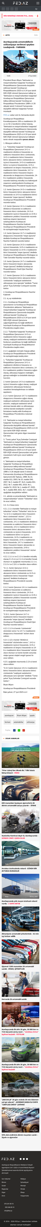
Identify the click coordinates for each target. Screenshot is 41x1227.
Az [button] (36, 9)
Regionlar (5, 1189)
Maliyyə (23, 1179)
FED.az (6, 115)
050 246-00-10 (9, 1207)
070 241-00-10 (8, 1204)
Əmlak (22, 1189)
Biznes (4, 1182)
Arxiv (3, 1196)
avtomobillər (18, 722)
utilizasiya (30, 722)
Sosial (4, 1186)
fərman (7, 722)
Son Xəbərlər (6, 1179)
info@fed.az (8, 1211)
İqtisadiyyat (24, 1182)
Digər (3, 1192)
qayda (32, 715)
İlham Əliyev (21, 715)
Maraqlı (23, 1186)
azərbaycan (9, 715)
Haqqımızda (24, 1196)
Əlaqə (22, 1192)
